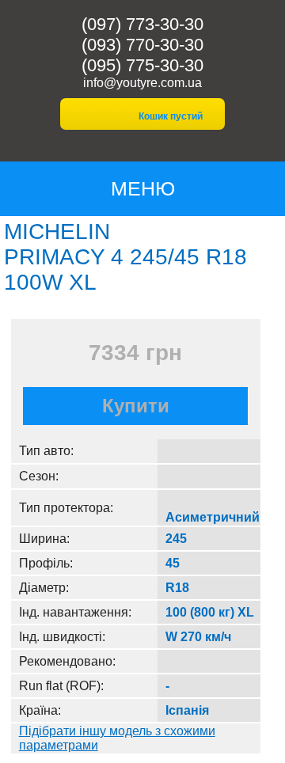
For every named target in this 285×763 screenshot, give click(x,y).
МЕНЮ (143, 188)
